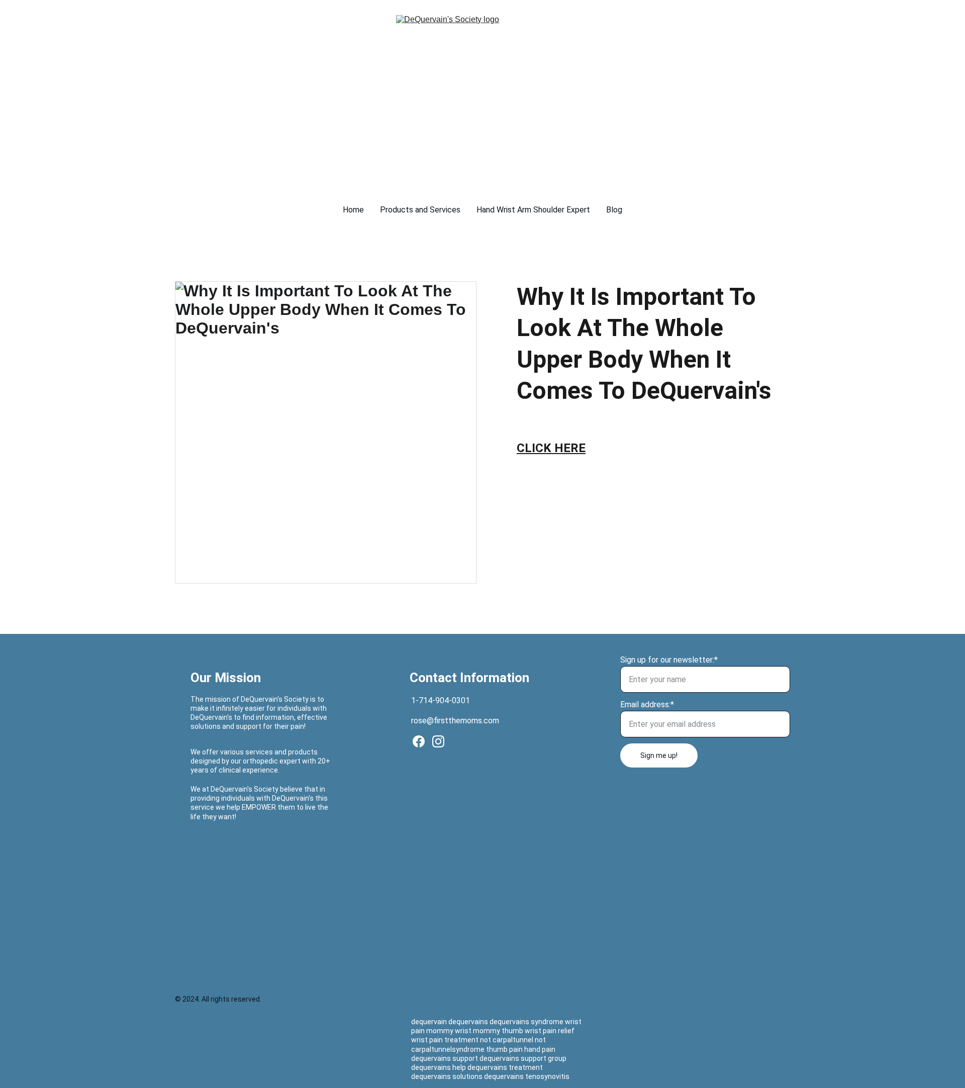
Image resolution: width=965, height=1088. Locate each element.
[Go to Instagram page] (438, 741)
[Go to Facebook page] (419, 741)
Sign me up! (659, 755)
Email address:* (647, 704)
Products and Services (420, 209)
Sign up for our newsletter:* (669, 660)
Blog (614, 209)
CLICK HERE (551, 448)
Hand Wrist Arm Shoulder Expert (533, 209)
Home (353, 209)
